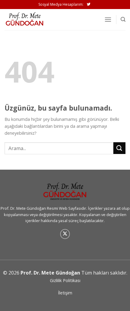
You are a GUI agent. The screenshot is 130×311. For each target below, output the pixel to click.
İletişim (65, 293)
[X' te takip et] (65, 234)
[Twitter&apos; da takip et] (88, 4)
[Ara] (123, 19)
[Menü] (108, 19)
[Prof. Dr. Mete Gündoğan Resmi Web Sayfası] (35, 19)
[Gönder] (119, 148)
